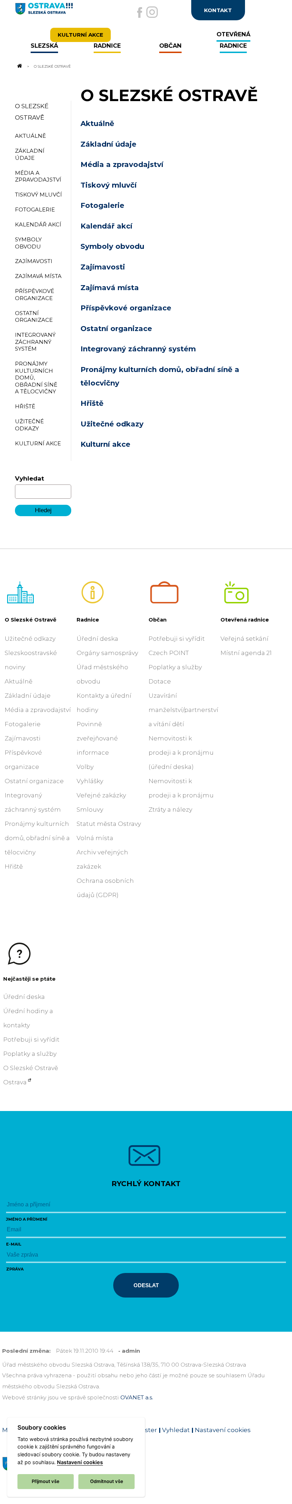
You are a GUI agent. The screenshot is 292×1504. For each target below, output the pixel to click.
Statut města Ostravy (109, 823)
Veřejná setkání (244, 638)
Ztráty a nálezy (170, 809)
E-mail (13, 1244)
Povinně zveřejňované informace (97, 738)
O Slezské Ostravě (30, 620)
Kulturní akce (105, 444)
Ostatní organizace (116, 328)
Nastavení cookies (223, 1430)
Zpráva (15, 1269)
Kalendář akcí (106, 226)
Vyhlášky (90, 781)
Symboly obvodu (112, 246)
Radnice (88, 620)
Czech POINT (168, 652)
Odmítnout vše (106, 1481)
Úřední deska (97, 638)
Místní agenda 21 (246, 652)
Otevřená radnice (244, 620)
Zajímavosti (102, 267)
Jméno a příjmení (26, 1219)
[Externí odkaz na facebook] (139, 12)
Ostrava (15, 1082)
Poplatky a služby (175, 667)
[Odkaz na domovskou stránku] (19, 66)
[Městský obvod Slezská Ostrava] (58, 11)
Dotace (159, 681)
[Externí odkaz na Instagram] (152, 12)
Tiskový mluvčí (108, 185)
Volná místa (95, 838)
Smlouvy (90, 809)
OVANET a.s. (136, 1397)
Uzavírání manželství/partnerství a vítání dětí (183, 710)
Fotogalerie (102, 205)
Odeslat (146, 1285)
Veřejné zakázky (101, 795)
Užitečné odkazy (112, 424)
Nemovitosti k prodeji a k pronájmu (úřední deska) (181, 752)
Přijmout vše (45, 1481)
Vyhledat (29, 478)
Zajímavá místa (109, 287)
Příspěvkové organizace (125, 308)
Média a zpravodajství (121, 164)
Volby (85, 766)
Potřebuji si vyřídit (176, 638)
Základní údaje (108, 144)
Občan (157, 620)
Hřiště (92, 403)
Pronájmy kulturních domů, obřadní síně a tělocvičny (37, 838)
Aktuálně (97, 123)
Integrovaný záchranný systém (138, 349)
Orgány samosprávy (107, 652)
